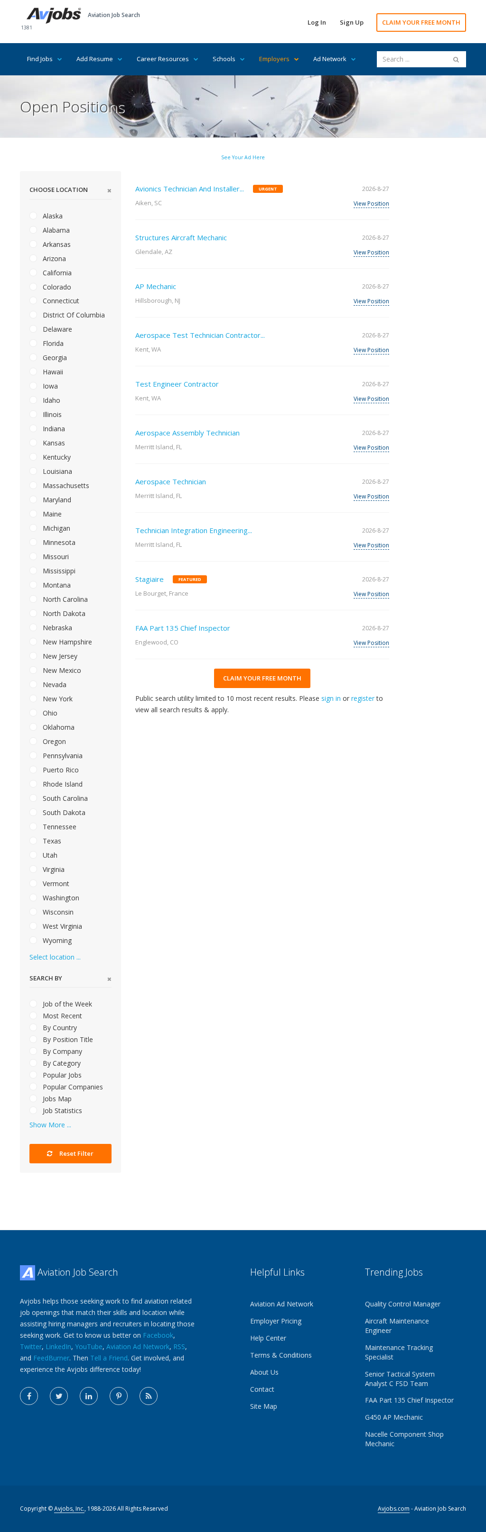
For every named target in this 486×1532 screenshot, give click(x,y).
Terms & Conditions (281, 1355)
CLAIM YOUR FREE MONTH (421, 22)
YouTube (89, 1346)
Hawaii (52, 371)
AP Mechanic (155, 286)
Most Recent (61, 1015)
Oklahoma (58, 727)
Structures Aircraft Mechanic (181, 237)
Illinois (51, 414)
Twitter (31, 1346)
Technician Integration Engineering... (193, 530)
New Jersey (59, 656)
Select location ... (55, 956)
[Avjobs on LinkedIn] (89, 1396)
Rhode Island (62, 784)
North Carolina (64, 599)
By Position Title (67, 1039)
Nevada (53, 684)
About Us (264, 1372)
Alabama (55, 230)
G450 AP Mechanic (394, 1417)
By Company (61, 1051)
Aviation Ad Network (137, 1346)
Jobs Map (56, 1098)
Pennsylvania (62, 755)
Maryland (56, 499)
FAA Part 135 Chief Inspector (182, 628)
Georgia (54, 357)
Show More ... (50, 1124)
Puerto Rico (60, 769)
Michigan (55, 528)
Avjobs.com (394, 1509)
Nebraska (56, 627)
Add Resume (94, 58)
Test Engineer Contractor (177, 384)
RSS (179, 1346)
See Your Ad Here (243, 157)
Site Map (263, 1406)
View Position (371, 203)
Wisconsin (57, 911)
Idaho (50, 400)
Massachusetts (65, 485)
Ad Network (329, 58)
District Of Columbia (73, 314)
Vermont (55, 883)
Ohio (49, 712)
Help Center (268, 1337)
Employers (274, 58)
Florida (52, 343)
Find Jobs (40, 58)
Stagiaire (149, 579)
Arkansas (56, 244)
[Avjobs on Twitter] (59, 1396)
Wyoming (56, 940)
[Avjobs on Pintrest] (119, 1396)
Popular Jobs (61, 1074)
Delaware (56, 329)
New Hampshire (66, 641)
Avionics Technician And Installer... (189, 188)
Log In (317, 22)
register (362, 698)
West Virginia (61, 926)
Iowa (49, 385)
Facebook (158, 1335)
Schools (224, 58)
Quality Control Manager (402, 1303)
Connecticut (60, 300)
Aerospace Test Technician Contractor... (200, 335)
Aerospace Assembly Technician (187, 432)
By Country (59, 1027)
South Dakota (63, 812)
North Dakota (63, 613)
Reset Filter (75, 1153)
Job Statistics (61, 1110)
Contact (262, 1389)
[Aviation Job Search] (54, 14)
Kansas (53, 442)
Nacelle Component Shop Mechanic (404, 1439)
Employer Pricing (275, 1320)
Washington (60, 897)
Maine (51, 513)
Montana (56, 584)
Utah (49, 855)
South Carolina (64, 798)
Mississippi (58, 570)
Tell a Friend (109, 1357)
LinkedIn (58, 1346)
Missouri (55, 556)
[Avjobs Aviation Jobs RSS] (149, 1396)
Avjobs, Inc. (69, 1509)
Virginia (53, 869)
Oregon (53, 741)
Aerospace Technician (170, 481)
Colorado (56, 286)
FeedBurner (51, 1357)
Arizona (53, 258)
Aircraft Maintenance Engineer (397, 1325)
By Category (61, 1063)
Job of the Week (66, 1003)
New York (57, 698)
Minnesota (58, 542)
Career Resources (163, 58)
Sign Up (352, 22)
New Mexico (61, 670)
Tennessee (58, 826)
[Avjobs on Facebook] (29, 1396)
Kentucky (56, 457)
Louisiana (56, 471)
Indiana (53, 428)
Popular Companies (72, 1086)
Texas (51, 840)
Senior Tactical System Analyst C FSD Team (400, 1378)
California (56, 272)
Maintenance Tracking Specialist (399, 1352)
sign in (331, 698)
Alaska (52, 215)
